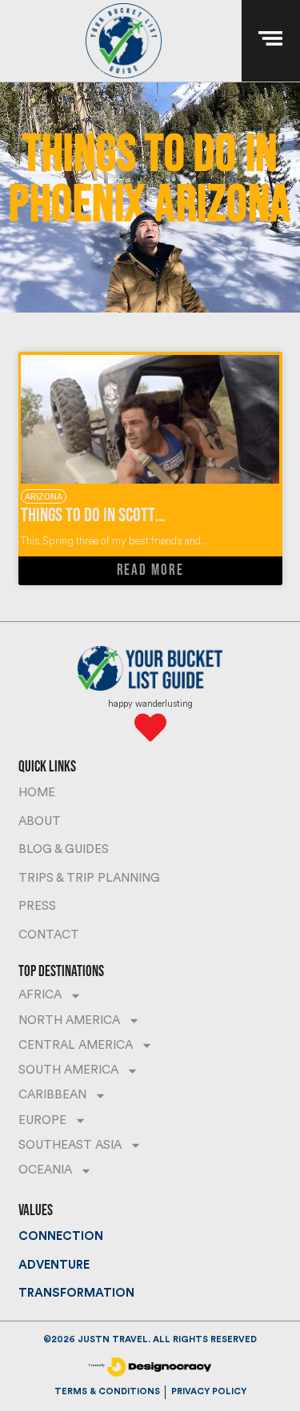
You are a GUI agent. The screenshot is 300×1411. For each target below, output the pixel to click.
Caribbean (52, 1095)
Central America (75, 1045)
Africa (40, 995)
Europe (42, 1120)
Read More (150, 570)
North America (69, 1020)
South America (68, 1070)
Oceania (45, 1170)
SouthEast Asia (70, 1145)
